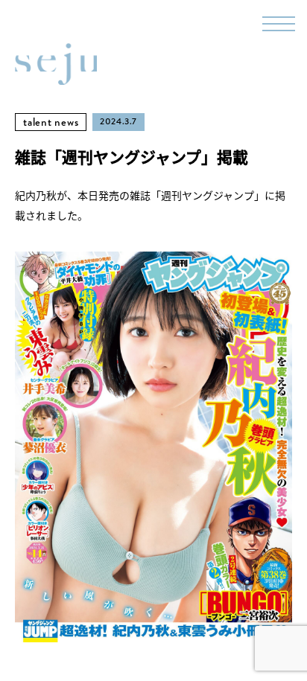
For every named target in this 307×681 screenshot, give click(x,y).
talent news (50, 122)
